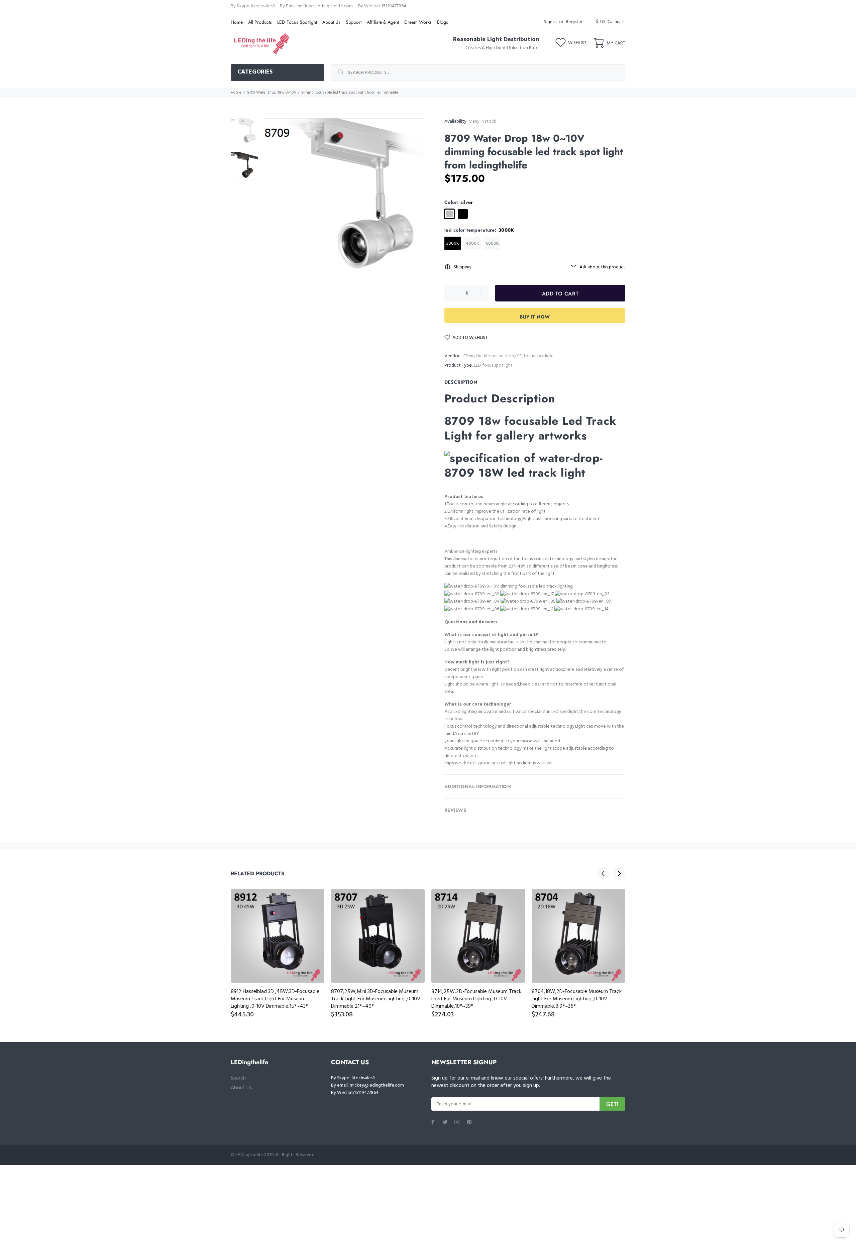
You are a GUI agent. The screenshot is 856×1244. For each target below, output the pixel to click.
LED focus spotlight (493, 365)
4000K (472, 243)
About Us (331, 22)
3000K (452, 243)
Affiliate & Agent (383, 22)
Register (574, 22)
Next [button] (619, 873)
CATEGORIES (255, 72)
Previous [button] (603, 873)
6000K (492, 243)
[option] (244, 135)
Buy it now (535, 317)
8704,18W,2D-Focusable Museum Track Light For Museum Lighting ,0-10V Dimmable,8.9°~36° (577, 999)
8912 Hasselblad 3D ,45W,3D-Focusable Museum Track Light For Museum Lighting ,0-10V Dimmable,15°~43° (275, 999)
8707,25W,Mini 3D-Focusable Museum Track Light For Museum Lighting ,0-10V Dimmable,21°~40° (375, 999)
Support (353, 22)
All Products (260, 22)
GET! (612, 1104)
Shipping (462, 267)
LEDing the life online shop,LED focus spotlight (507, 356)
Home (237, 22)
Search (238, 1078)
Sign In (550, 22)
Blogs (442, 22)
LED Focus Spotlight (297, 22)
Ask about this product (602, 267)
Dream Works (418, 22)
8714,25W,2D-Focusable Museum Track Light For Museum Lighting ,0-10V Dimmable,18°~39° (476, 999)
